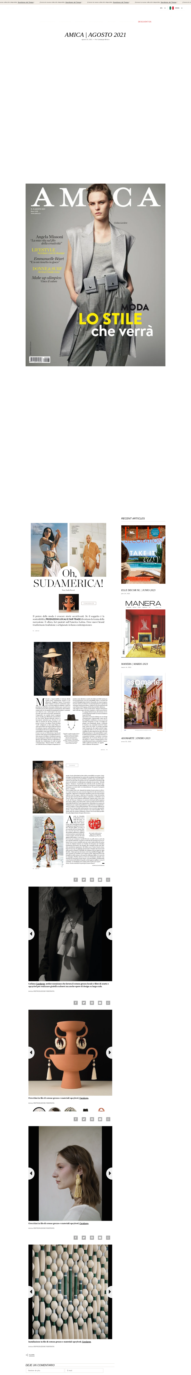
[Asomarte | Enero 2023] (143, 702)
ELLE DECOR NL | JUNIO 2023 (138, 590)
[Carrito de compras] (183, 16)
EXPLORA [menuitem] (10, 8)
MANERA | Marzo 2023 (134, 663)
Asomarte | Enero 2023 (135, 738)
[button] (47, 22)
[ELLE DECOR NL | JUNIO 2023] (143, 554)
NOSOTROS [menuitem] (28, 8)
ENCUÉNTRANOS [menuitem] (46, 8)
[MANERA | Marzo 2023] (143, 628)
